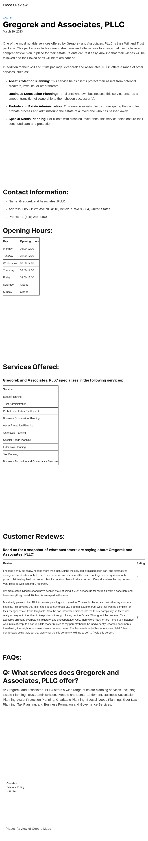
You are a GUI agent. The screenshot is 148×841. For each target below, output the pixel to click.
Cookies (11, 783)
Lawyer (8, 17)
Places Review (15, 5)
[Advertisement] (74, 156)
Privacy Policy (15, 787)
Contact (11, 790)
